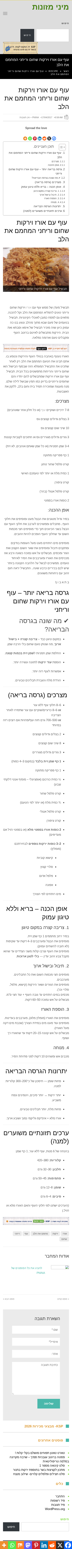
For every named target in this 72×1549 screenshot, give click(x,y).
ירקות (55, 1233)
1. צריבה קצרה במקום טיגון (46, 191)
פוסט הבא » (8, 1299)
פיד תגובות (58, 1504)
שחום (64, 1239)
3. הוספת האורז (51, 198)
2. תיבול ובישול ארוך (49, 195)
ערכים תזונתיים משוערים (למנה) (42, 210)
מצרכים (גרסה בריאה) (48, 182)
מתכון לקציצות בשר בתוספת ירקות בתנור (39, 1469)
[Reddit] (44, 135)
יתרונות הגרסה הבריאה (48, 206)
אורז (28, 307)
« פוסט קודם (63, 1299)
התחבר (60, 1496)
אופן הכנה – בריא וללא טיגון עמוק (41, 186)
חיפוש (65, 23)
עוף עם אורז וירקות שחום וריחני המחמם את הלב (35, 155)
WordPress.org (55, 1509)
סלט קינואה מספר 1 (52, 1465)
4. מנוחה (55, 202)
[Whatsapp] (30, 135)
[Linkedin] (40, 135)
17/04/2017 (46, 117)
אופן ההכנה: (53, 165)
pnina (35, 117)
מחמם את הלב (40, 1233)
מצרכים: (55, 161)
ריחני (17, 1233)
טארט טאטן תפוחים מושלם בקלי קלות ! (40, 1453)
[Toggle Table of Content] (60, 147)
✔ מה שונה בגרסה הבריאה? (46, 177)
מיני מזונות (50, 7)
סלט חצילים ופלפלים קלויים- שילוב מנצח (39, 1474)
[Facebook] (54, 135)
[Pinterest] (35, 135)
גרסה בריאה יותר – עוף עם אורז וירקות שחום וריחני (35, 171)
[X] (49, 135)
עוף (43, 410)
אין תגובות (25, 117)
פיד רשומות (57, 1500)
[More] (25, 135)
